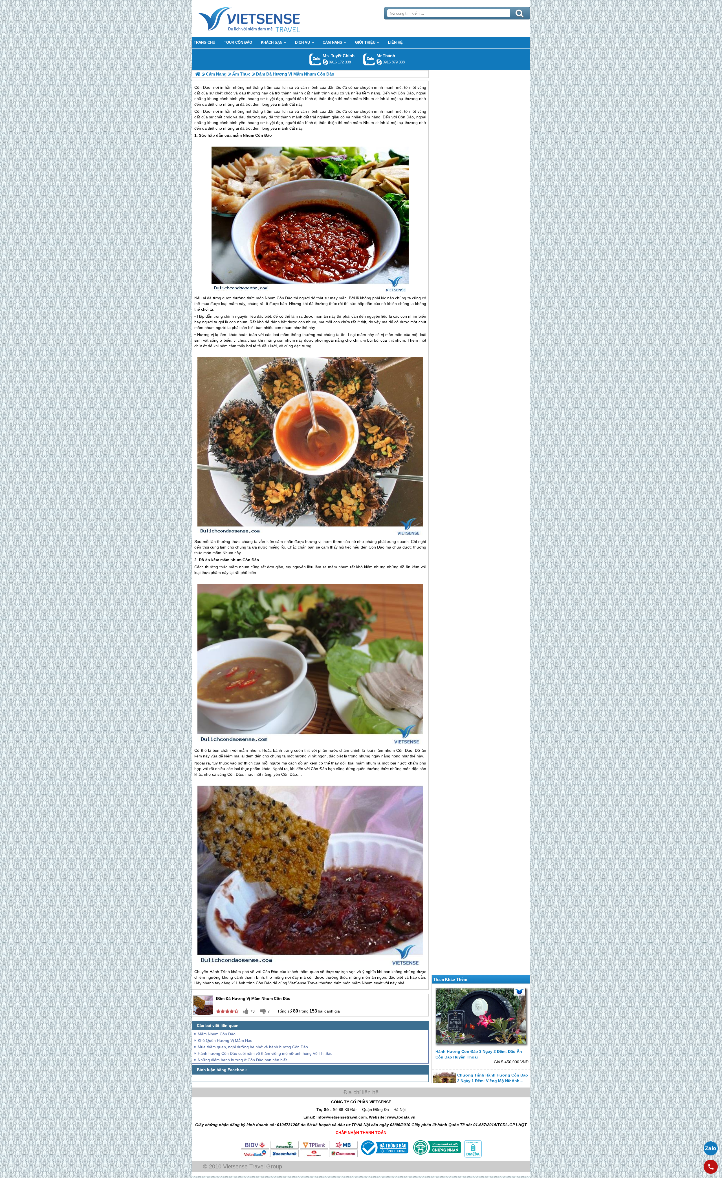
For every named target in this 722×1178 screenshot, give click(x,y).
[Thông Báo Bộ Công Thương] (384, 1156)
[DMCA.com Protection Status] (472, 1156)
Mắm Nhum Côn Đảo (216, 1034)
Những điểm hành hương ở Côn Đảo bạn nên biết (242, 1060)
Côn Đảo (202, 111)
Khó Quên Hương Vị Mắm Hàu (225, 1040)
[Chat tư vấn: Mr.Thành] (379, 62)
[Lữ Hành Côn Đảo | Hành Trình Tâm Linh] (197, 74)
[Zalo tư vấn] (711, 1148)
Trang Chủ (263, 18)
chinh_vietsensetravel (325, 62)
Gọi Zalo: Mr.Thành (369, 59)
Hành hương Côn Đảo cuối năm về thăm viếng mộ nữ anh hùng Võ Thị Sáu (265, 1053)
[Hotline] (711, 1167)
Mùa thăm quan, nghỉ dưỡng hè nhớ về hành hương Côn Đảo (253, 1047)
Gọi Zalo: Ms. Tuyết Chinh (315, 59)
